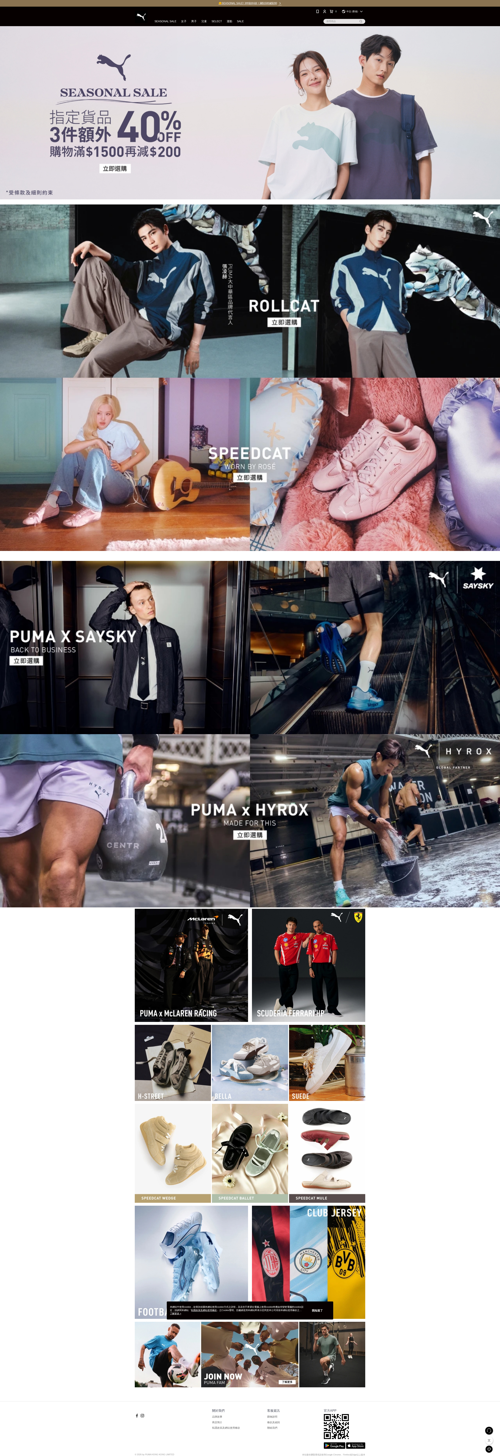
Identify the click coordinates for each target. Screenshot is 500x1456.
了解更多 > (175, 1313)
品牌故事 (217, 1416)
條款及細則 (273, 1422)
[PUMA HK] (141, 17)
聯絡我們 (272, 1427)
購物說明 (272, 1416)
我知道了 (317, 1310)
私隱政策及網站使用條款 (226, 1427)
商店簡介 (217, 1422)
